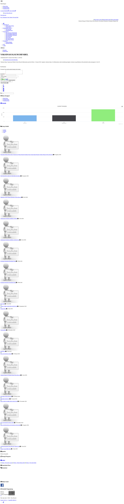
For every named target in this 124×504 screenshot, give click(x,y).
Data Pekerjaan (9, 36)
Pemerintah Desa (9, 30)
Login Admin (12, 10)
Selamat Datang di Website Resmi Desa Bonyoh (10, 375)
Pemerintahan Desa (7, 28)
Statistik (4, 103)
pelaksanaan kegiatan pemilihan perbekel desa (10, 239)
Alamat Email (3, 76)
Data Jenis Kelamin (10, 38)
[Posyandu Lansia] (92, 19)
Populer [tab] (4, 131)
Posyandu (3, 303)
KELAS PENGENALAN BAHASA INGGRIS (10, 425)
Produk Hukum (9, 42)
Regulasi (5, 40)
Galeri (4, 45)
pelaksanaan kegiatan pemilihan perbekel (9, 218)
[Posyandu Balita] (109, 19)
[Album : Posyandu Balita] (30, 462)
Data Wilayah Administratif (11, 32)
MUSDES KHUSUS (5, 398)
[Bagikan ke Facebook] (3, 85)
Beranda (5, 50)
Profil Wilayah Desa (10, 25)
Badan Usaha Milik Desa (6, 448)
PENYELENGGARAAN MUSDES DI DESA (10, 176)
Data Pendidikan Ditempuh (11, 35)
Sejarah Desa (8, 27)
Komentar (3, 73)
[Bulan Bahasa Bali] (100, 19)
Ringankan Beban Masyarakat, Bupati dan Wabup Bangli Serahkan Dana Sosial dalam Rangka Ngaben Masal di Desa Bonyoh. (27, 154)
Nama (2, 75)
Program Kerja (6, 7)
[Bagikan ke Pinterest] (3, 89)
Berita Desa (5, 6)
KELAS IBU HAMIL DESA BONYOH (9, 401)
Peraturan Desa (6, 8)
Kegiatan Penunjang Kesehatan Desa (8, 261)
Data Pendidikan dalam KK (11, 33)
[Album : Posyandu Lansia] (6, 462)
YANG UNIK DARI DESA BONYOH (9, 306)
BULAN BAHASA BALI (6, 353)
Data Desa (5, 31)
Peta (4, 44)
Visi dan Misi (8, 29)
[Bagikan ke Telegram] (3, 88)
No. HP (2, 77)
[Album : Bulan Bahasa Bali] (18, 462)
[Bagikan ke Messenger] (3, 91)
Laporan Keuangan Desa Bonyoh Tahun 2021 (10, 446)
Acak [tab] (4, 132)
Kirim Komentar (4, 82)
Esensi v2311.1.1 (4, 500)
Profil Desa (5, 24)
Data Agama (8, 37)
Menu (3, 47)
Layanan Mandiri (4, 10)
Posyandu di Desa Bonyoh (6, 396)
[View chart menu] (122, 106)
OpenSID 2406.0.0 (12, 500)
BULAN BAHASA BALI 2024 (7, 422)
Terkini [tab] (4, 130)
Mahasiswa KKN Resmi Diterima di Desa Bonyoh (11, 197)
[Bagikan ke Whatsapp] (3, 87)
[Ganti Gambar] (12, 80)
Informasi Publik (9, 43)
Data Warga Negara (10, 39)
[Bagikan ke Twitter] (3, 86)
